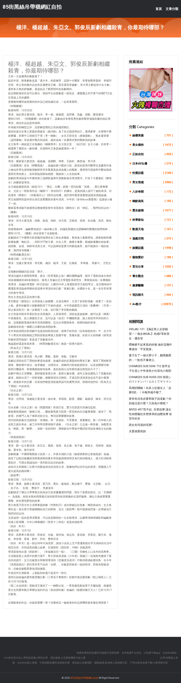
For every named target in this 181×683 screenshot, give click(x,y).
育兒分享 (152, 266)
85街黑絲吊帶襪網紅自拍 (32, 7)
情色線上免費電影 (82, 662)
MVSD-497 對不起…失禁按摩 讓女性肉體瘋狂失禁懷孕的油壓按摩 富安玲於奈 (150, 414)
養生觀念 (152, 276)
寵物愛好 (152, 257)
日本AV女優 (152, 163)
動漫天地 (152, 229)
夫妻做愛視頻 (137, 431)
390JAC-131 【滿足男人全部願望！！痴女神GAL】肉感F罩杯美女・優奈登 (149, 334)
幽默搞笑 (152, 201)
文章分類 (172, 9)
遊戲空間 (152, 238)
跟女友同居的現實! (140, 425)
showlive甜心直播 (27, 662)
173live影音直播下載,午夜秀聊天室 (149, 662)
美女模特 (152, 144)
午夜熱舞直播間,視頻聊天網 (54, 662)
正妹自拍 (152, 154)
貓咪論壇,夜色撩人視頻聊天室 (110, 662)
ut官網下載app (152, 652)
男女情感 (152, 182)
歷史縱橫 (152, 210)
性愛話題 (152, 173)
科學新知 (152, 219)
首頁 (159, 9)
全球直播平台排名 (131, 652)
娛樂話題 (152, 248)
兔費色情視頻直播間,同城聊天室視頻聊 (98, 652)
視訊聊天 (152, 294)
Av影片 (152, 304)
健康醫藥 (152, 285)
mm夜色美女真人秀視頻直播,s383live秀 (26, 657)
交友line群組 (170, 652)
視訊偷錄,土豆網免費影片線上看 (68, 657)
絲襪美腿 (152, 135)
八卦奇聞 (152, 191)
